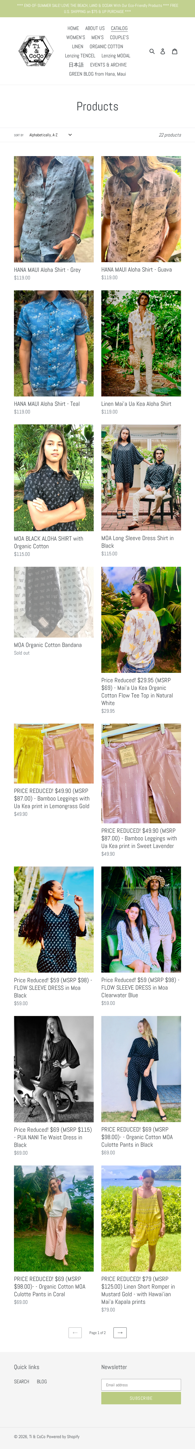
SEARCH (21, 1381)
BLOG (42, 1381)
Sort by (19, 135)
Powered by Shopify (63, 1436)
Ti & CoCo (37, 1436)
